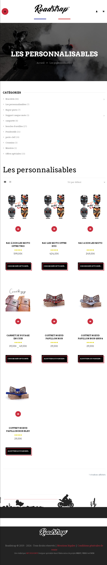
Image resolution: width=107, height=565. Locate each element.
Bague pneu (11, 109)
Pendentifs (11, 131)
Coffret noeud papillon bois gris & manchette (90, 338)
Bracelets (10, 99)
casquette (10, 120)
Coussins (10, 142)
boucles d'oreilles (14, 126)
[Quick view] (18, 229)
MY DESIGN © (32, 553)
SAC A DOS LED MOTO (90, 243)
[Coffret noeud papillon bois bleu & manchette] (18, 395)
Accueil (40, 63)
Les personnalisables (16, 104)
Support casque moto (16, 115)
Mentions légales (66, 545)
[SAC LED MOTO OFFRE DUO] (54, 210)
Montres (10, 148)
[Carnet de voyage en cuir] (18, 302)
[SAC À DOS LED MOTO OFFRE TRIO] (18, 210)
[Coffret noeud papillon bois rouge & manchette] (54, 302)
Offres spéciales (13, 153)
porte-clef (10, 137)
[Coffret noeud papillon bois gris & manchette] (90, 302)
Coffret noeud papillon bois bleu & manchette (18, 431)
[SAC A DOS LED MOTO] (90, 210)
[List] (10, 182)
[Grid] (5, 182)
